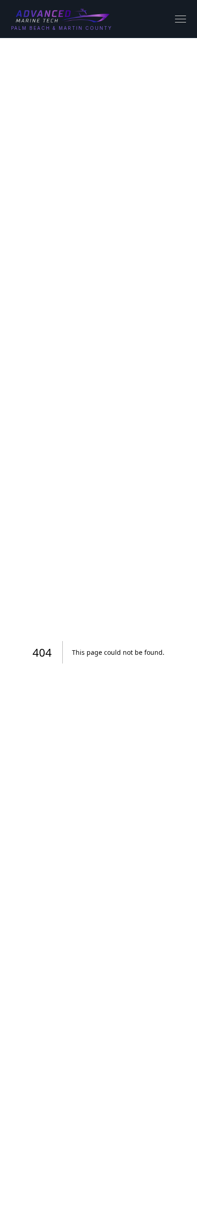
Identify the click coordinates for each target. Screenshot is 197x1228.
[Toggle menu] (180, 19)
